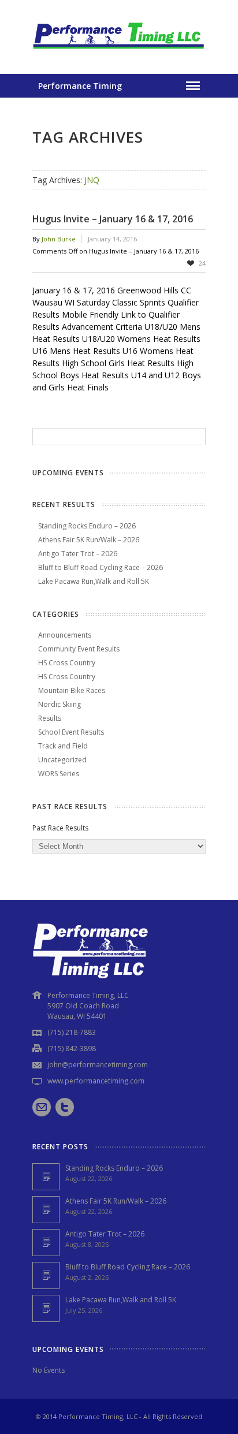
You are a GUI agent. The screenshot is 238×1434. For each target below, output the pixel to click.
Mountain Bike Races (71, 690)
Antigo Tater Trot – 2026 (77, 553)
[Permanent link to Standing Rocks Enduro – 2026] (46, 1176)
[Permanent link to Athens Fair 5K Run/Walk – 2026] (46, 1209)
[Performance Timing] (119, 50)
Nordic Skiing (59, 704)
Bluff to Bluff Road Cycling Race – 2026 (100, 567)
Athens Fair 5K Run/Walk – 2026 (88, 540)
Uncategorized (62, 760)
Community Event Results (79, 649)
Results (49, 718)
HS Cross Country (66, 663)
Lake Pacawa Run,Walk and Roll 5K (93, 581)
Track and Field (63, 746)
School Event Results (71, 732)
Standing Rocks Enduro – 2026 (87, 526)
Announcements (64, 635)
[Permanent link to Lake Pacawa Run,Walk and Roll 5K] (46, 1308)
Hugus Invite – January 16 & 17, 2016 (112, 219)
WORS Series (58, 774)
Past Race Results (60, 828)
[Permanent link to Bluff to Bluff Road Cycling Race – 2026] (46, 1275)
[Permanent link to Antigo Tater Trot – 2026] (46, 1242)
